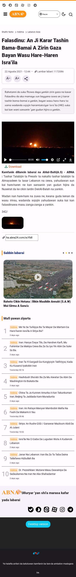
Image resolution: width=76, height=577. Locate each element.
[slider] (18, 160)
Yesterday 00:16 (17, 370)
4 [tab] (71, 252)
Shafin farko (7, 32)
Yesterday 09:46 (17, 416)
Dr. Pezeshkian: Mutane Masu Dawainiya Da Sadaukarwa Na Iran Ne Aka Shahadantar (38, 472)
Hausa (44, 14)
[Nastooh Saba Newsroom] (38, 553)
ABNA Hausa (23, 14)
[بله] (31, 509)
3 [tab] (69, 252)
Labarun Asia (34, 32)
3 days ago (14, 335)
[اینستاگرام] (62, 509)
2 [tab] (66, 252)
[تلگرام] (70, 509)
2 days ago (14, 463)
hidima (20, 32)
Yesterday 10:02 (17, 432)
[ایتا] (47, 509)
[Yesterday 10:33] (38, 279)
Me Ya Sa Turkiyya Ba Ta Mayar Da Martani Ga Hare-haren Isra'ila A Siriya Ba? (39, 329)
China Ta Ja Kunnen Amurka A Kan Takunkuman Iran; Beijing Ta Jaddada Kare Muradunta (41, 394)
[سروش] (39, 509)
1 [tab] (63, 252)
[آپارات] (55, 509)
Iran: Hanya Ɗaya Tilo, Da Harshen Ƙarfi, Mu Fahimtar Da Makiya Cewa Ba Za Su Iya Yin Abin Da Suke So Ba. (40, 346)
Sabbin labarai (14, 253)
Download (14, 166)
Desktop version (38, 524)
